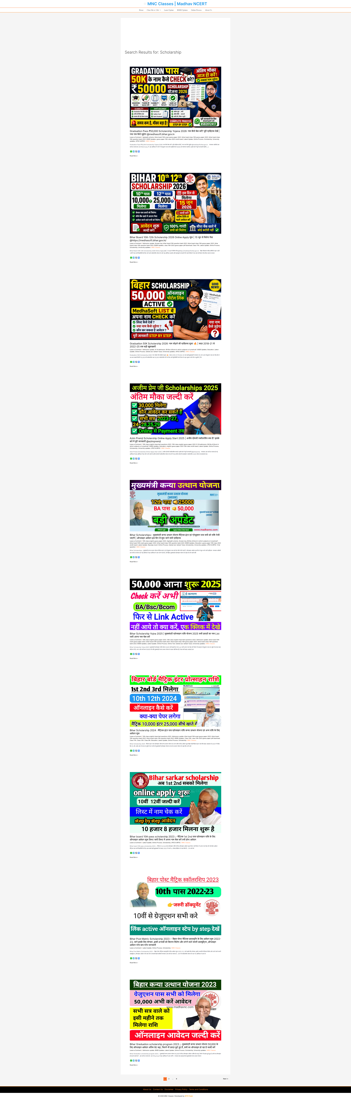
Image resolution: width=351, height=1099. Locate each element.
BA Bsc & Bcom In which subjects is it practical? (181, 349)
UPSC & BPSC (140, 141)
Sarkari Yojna (157, 351)
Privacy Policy (181, 1089)
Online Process (196, 10)
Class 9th (147, 740)
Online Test (171, 643)
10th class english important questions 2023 (157, 444)
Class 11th (196, 245)
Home (141, 10)
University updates (144, 247)
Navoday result (153, 545)
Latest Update (169, 10)
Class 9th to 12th (153, 10)
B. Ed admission (160, 349)
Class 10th (188, 738)
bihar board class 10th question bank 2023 (170, 543)
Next (225, 1079)
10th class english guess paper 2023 (184, 444)
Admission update (148, 243)
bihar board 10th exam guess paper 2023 (168, 137)
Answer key (158, 243)
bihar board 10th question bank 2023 (175, 243)
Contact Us (158, 1089)
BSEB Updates (182, 10)
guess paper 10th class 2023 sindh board (170, 139)
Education (210, 349)
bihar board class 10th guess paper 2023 (195, 137)
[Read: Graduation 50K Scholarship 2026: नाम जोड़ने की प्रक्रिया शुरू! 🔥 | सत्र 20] (175, 309)
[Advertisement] (175, 35)
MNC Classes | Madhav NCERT (177, 3)
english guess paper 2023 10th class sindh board (182, 446)
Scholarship (208, 139)
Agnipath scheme (148, 137)
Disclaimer (169, 1089)
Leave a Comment (135, 137)
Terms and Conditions (198, 1089)
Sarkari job (149, 351)
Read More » (134, 156)
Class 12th (140, 740)
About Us (208, 10)
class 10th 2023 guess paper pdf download (178, 245)
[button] (160, 10)
